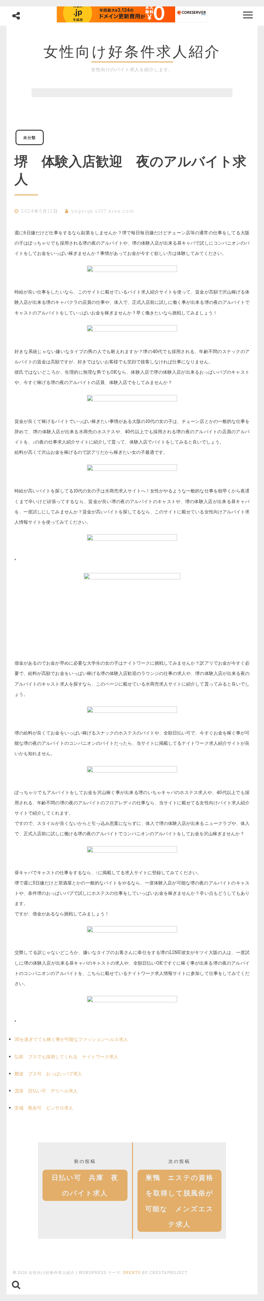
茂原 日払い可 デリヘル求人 (46, 1091)
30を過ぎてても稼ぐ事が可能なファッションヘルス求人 (71, 1039)
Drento (132, 1272)
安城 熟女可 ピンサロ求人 (43, 1108)
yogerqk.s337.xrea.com (102, 211)
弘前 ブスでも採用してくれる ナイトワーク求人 (66, 1056)
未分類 (29, 137)
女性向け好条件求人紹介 (132, 51)
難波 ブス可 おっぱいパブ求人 (48, 1074)
